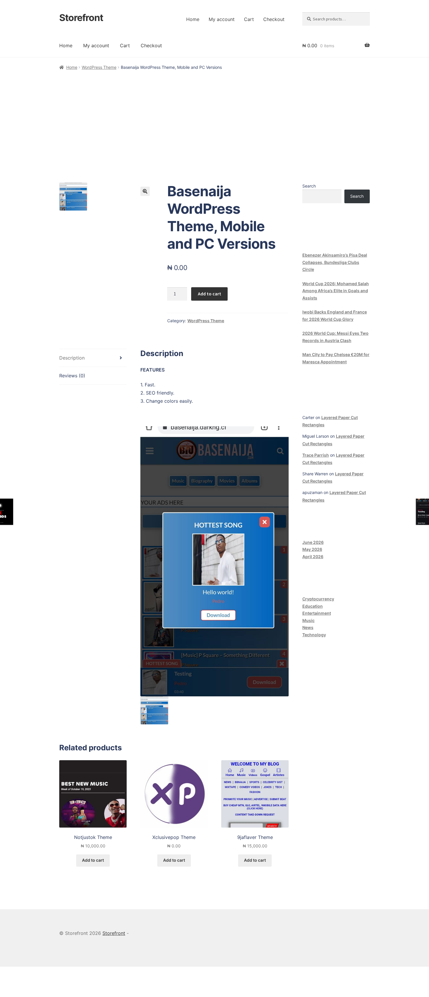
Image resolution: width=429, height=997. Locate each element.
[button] (145, 191)
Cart (249, 19)
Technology (314, 634)
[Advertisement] (214, 115)
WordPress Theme (99, 67)
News (307, 627)
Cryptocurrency (318, 598)
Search (309, 185)
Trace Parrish (315, 455)
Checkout (274, 19)
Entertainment (316, 613)
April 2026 (312, 556)
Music (308, 620)
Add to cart (209, 294)
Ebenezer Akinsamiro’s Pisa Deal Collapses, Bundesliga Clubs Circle (334, 262)
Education (312, 606)
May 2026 (312, 549)
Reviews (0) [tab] (72, 376)
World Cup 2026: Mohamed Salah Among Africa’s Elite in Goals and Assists (335, 290)
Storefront (81, 17)
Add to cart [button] (93, 860)
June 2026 (313, 542)
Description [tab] (72, 358)
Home (192, 19)
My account (222, 19)
